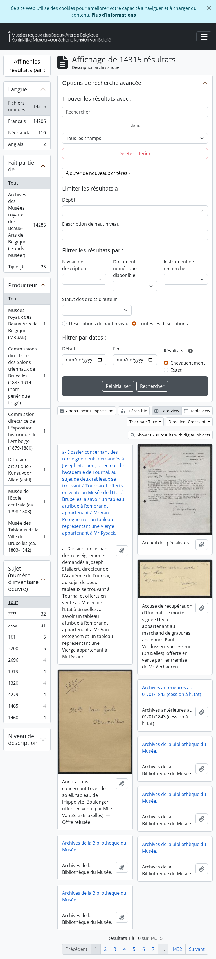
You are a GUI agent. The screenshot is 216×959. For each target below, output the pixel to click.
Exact (176, 370)
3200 (27, 649)
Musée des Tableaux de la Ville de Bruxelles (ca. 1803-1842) (27, 536)
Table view (199, 410)
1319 (27, 672)
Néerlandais (27, 134)
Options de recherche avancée (101, 83)
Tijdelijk (27, 268)
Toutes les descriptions (163, 323)
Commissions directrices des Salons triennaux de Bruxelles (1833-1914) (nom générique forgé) (27, 376)
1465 (27, 707)
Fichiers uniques (27, 106)
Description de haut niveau (91, 224)
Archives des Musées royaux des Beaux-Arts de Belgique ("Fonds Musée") (27, 224)
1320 (27, 684)
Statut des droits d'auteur (89, 299)
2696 (27, 661)
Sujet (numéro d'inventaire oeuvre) (23, 578)
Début (68, 349)
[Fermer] (209, 8)
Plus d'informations (113, 15)
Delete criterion (135, 153)
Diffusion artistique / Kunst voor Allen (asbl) (27, 469)
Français (27, 122)
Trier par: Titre (143, 421)
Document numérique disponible (125, 268)
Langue (17, 89)
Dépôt (68, 200)
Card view (169, 410)
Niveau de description (22, 739)
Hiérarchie (136, 410)
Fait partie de (21, 166)
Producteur (22, 285)
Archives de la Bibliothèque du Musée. (174, 747)
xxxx (27, 626)
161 (27, 638)
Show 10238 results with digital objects (173, 435)
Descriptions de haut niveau (99, 323)
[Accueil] (61, 36)
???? (27, 615)
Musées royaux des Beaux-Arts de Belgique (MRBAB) (27, 323)
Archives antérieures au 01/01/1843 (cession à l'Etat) (171, 690)
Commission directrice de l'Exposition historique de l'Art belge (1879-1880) (27, 431)
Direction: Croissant (187, 421)
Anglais (27, 145)
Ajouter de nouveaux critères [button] (96, 173)
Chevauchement (187, 363)
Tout (13, 183)
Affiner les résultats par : (27, 66)
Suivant (197, 949)
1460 (27, 718)
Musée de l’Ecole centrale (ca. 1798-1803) (27, 501)
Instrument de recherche (179, 265)
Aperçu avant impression (89, 410)
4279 (27, 695)
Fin (116, 349)
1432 (177, 949)
